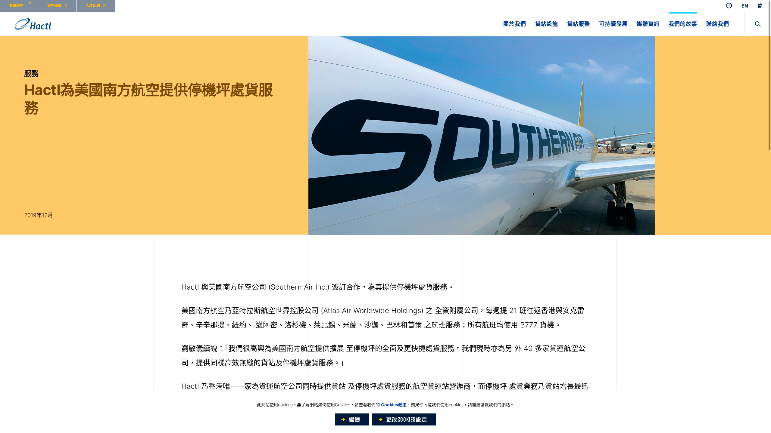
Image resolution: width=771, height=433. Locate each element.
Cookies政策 (394, 404)
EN (744, 6)
